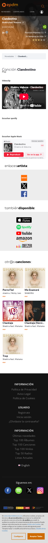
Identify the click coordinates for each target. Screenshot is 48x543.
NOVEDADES (5, 12)
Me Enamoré (32, 289)
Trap (5, 355)
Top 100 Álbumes (24, 440)
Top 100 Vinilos (24, 449)
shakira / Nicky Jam (12, 293)
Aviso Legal (24, 394)
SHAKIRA (29, 293)
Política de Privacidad (24, 389)
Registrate (24, 412)
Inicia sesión (42, 11)
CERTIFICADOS (18, 12)
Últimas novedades (24, 436)
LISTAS (32, 12)
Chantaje (8, 322)
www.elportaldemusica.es (13, 516)
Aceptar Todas (36, 536)
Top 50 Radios (23, 453)
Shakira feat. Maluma (11, 22)
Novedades (9, 56)
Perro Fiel (8, 289)
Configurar (18, 536)
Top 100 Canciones (24, 444)
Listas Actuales (24, 458)
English (25, 465)
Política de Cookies (24, 398)
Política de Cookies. (34, 524)
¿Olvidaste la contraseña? (24, 421)
